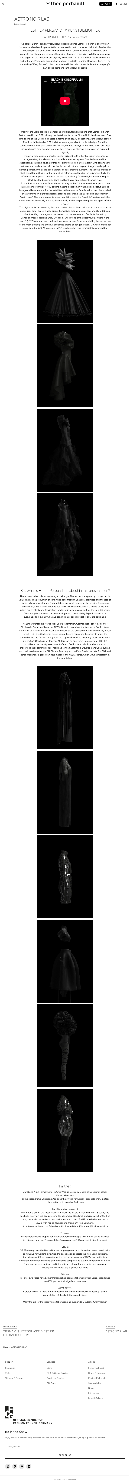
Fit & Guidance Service (56, 1373)
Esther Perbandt (94, 1368)
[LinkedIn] (28, 1466)
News (89, 1388)
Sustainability (93, 1383)
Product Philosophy (96, 1378)
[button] (2, 4)
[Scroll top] (122, 1479)
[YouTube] (21, 1466)
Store (48, 1368)
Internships (92, 1393)
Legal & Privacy (94, 1398)
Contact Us (10, 1368)
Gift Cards (50, 1383)
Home (5, 1347)
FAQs (7, 1373)
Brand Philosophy (95, 1373)
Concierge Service (54, 1378)
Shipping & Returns (14, 1378)
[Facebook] (14, 1466)
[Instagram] (7, 1466)
